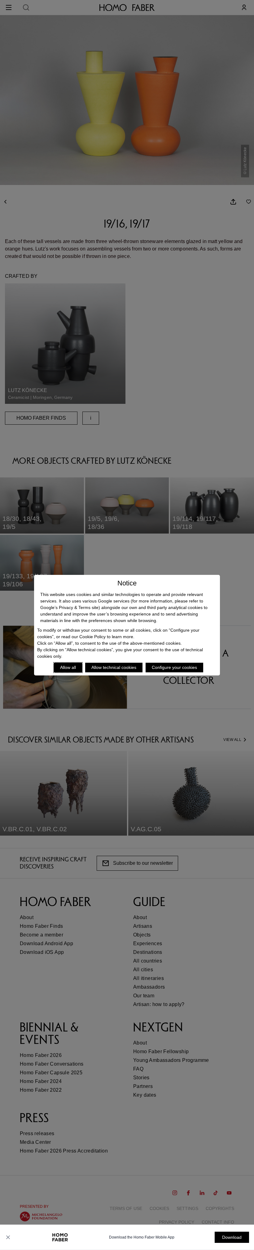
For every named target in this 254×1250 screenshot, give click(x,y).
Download (232, 1237)
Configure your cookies (174, 667)
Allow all (68, 667)
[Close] (8, 1237)
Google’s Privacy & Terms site (69, 607)
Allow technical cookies (113, 667)
